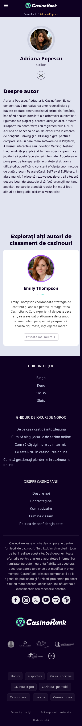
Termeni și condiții (21, 712)
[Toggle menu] (6, 5)
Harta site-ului (41, 720)
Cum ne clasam (41, 516)
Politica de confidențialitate (41, 523)
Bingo (41, 377)
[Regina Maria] (25, 644)
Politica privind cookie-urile (56, 712)
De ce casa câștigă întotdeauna (41, 429)
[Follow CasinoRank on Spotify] (56, 600)
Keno (41, 385)
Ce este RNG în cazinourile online (41, 452)
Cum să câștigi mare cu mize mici (41, 444)
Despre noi (41, 493)
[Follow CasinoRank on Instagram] (26, 600)
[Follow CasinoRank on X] (36, 600)
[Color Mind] (42, 644)
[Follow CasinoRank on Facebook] (16, 600)
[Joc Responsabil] (64, 644)
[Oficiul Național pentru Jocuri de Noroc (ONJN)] (11, 644)
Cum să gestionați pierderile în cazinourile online (36, 462)
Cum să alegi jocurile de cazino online (41, 437)
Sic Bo (41, 393)
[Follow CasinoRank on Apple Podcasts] (66, 600)
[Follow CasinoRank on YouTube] (46, 600)
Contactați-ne (41, 501)
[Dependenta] (35, 656)
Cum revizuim (41, 508)
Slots (41, 400)
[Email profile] (41, 75)
